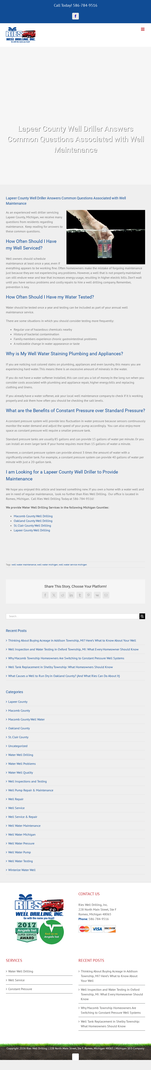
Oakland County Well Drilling (33, 521)
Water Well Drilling (20, 755)
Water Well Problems (22, 764)
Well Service (16, 808)
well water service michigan (73, 564)
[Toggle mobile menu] (143, 29)
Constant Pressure (20, 989)
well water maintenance (24, 564)
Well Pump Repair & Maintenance (30, 790)
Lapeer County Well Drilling (32, 530)
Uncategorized (18, 746)
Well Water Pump (19, 852)
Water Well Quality (20, 772)
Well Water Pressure (21, 843)
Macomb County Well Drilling (33, 516)
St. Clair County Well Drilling (32, 525)
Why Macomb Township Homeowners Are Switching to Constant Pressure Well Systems (66, 658)
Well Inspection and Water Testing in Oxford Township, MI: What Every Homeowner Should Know (73, 649)
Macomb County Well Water (26, 719)
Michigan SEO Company (130, 1048)
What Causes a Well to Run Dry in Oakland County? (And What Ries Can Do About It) (64, 676)
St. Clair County (18, 737)
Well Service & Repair (22, 817)
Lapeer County (17, 702)
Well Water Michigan (22, 834)
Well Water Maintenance (24, 826)
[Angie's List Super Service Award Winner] (27, 922)
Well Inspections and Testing (27, 781)
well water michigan (47, 564)
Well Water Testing (20, 861)
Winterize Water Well (22, 870)
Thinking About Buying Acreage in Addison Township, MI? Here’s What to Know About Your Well (72, 640)
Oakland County (19, 728)
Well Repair (15, 799)
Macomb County (19, 710)
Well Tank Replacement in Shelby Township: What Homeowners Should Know (60, 667)
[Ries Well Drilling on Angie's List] (51, 922)
